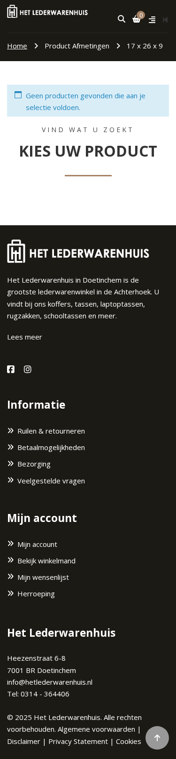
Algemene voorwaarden (96, 729)
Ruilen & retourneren (51, 430)
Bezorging (34, 463)
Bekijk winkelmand (46, 560)
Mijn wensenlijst (43, 577)
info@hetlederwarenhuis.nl (49, 682)
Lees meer (24, 336)
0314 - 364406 (45, 693)
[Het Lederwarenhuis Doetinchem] (47, 10)
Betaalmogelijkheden (51, 447)
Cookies (128, 741)
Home (17, 45)
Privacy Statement (78, 741)
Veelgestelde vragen (51, 480)
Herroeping (36, 593)
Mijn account (37, 544)
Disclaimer (23, 741)
